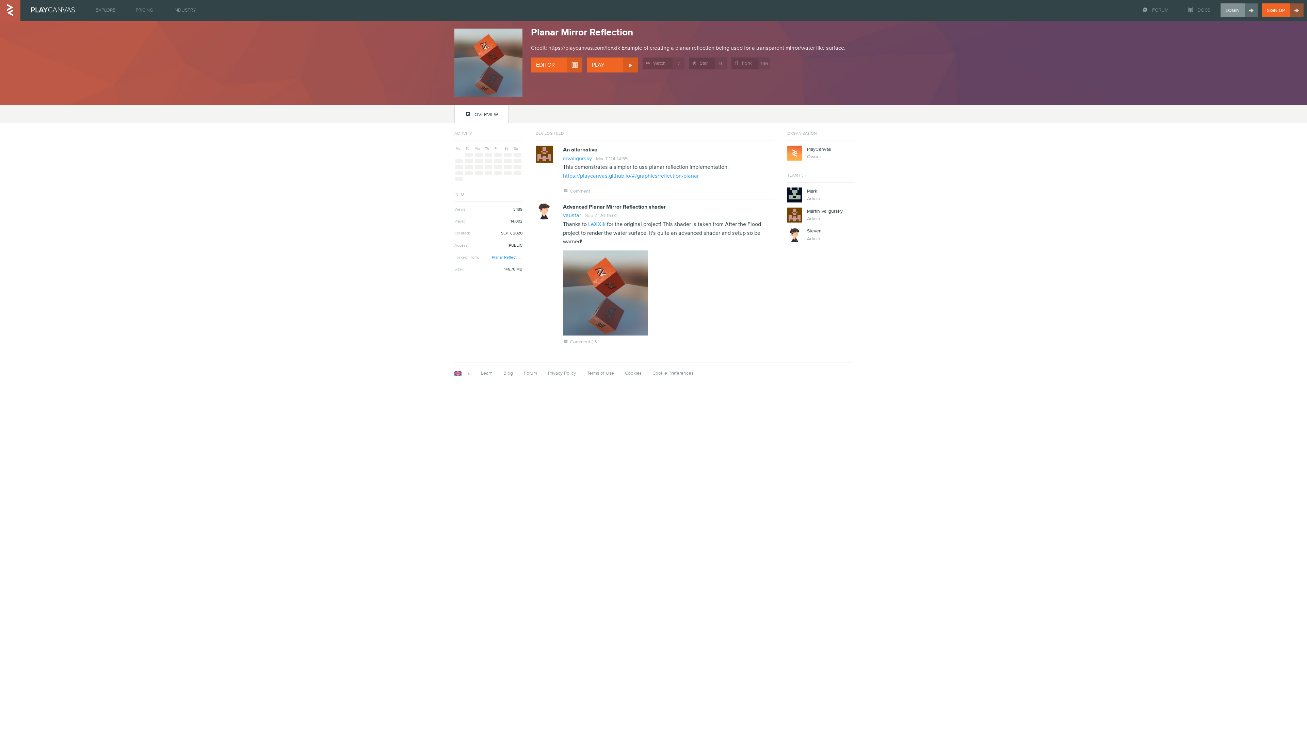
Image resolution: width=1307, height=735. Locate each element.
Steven (814, 231)
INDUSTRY (185, 10)
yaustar (572, 215)
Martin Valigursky (825, 211)
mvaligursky (577, 159)
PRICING (144, 10)
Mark (812, 191)
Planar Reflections (508, 258)
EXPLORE (105, 10)
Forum (530, 373)
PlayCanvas (819, 149)
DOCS (1203, 10)
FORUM (1160, 10)
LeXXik (597, 224)
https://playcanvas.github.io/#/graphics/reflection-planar (631, 176)
